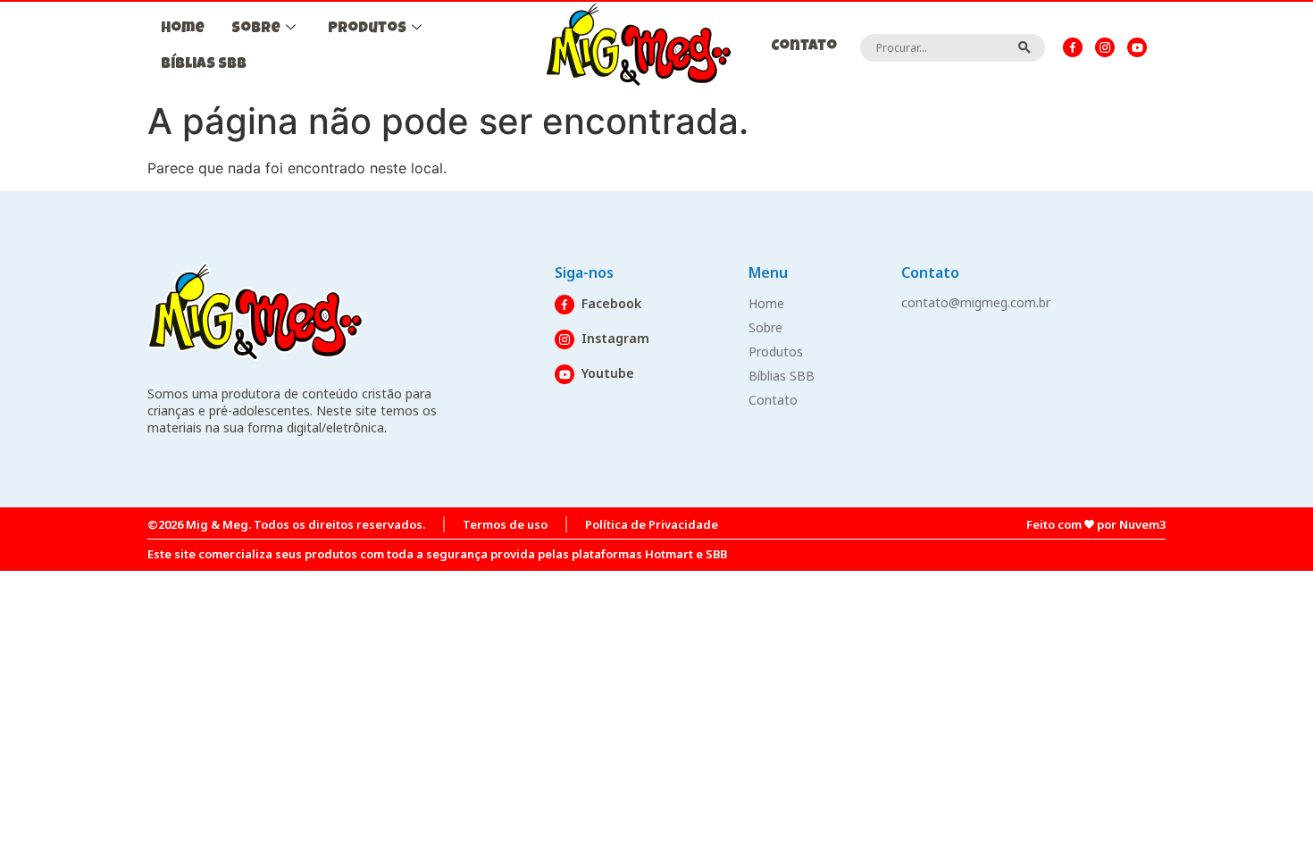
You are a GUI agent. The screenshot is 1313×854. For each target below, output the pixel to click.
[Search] (1025, 47)
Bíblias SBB (204, 64)
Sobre (255, 29)
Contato (804, 46)
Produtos (367, 29)
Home (183, 29)
